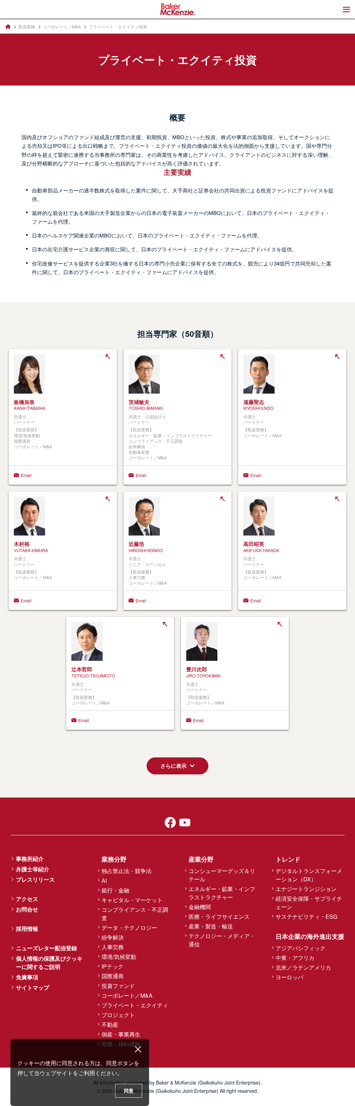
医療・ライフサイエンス (219, 916)
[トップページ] (7, 26)
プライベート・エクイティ (135, 1005)
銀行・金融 (115, 890)
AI (104, 880)
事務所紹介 (30, 859)
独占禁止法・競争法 (126, 871)
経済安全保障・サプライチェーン (309, 902)
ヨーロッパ (289, 977)
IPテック (112, 966)
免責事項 (27, 977)
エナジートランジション (306, 889)
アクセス (27, 899)
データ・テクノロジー (129, 928)
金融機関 (200, 907)
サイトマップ (32, 987)
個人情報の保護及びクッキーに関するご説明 (49, 962)
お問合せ (27, 909)
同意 (128, 1091)
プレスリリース (35, 879)
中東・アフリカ (295, 958)
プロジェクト (118, 1015)
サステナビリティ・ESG (306, 916)
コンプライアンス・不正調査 (135, 914)
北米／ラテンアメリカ (303, 967)
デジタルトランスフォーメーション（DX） (309, 875)
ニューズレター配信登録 (46, 948)
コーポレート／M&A (62, 27)
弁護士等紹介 (32, 869)
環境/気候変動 (119, 957)
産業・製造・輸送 (211, 926)
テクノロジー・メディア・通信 (222, 940)
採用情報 (27, 929)
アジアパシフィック (301, 948)
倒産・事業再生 (121, 1034)
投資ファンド (118, 986)
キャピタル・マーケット (132, 900)
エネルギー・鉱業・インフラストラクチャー (222, 893)
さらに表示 (174, 766)
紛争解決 (113, 937)
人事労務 (113, 947)
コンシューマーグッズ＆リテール (222, 875)
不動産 (110, 1024)
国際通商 (113, 976)
